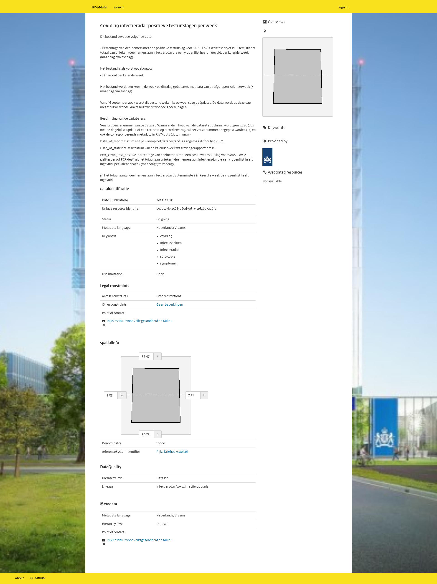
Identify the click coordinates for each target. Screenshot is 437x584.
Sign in (343, 7)
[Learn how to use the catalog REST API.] (52, 578)
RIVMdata (99, 7)
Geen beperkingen (169, 304)
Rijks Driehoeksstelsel (172, 451)
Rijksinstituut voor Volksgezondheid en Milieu (139, 321)
